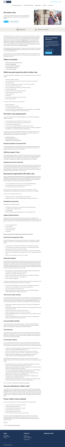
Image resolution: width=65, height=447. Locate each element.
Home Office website (10, 49)
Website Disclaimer (7, 436)
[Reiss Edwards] (7, 2)
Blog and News (38, 5)
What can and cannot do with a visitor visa (13, 62)
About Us (44, 5)
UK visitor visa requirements (10, 64)
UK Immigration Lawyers (17, 5)
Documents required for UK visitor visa (12, 65)
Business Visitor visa (24, 45)
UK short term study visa (10, 137)
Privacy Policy (6, 435)
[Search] (60, 2)
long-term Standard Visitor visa (23, 41)
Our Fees (5, 437)
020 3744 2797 (49, 50)
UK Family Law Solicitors (28, 5)
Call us (6, 21)
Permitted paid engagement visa (11, 138)
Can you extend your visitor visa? (11, 67)
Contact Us (50, 5)
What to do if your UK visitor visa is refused (21, 382)
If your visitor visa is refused (10, 69)
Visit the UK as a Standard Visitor (14, 425)
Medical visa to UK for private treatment (13, 140)
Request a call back (14, 21)
